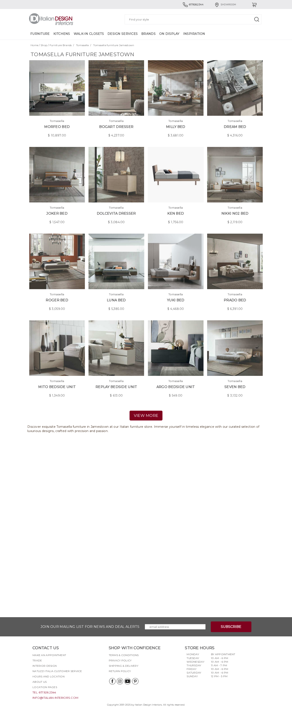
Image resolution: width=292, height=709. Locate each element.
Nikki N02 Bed (235, 213)
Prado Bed (235, 300)
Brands (148, 34)
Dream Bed (235, 127)
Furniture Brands (61, 45)
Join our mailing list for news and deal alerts (90, 627)
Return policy (120, 671)
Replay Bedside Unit (116, 387)
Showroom (228, 4)
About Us (39, 681)
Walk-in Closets (89, 34)
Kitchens (61, 34)
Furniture (40, 34)
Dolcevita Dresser (116, 213)
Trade (37, 660)
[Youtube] (127, 681)
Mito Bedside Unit (57, 387)
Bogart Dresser (116, 127)
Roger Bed (57, 300)
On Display (169, 34)
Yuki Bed (175, 300)
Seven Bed (235, 387)
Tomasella (82, 45)
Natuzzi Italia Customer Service (57, 671)
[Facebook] (112, 681)
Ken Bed (175, 213)
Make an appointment (49, 655)
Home (34, 45)
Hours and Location (48, 676)
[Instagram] (120, 681)
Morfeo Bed (57, 127)
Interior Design (44, 665)
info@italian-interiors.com (55, 697)
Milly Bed (175, 127)
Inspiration (194, 34)
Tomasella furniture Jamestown (113, 45)
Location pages (44, 687)
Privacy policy (120, 660)
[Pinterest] (135, 681)
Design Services (123, 34)
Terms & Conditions (124, 655)
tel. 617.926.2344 (44, 692)
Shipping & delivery (123, 665)
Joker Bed (57, 213)
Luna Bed (116, 300)
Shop (44, 45)
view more (146, 415)
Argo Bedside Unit (175, 387)
